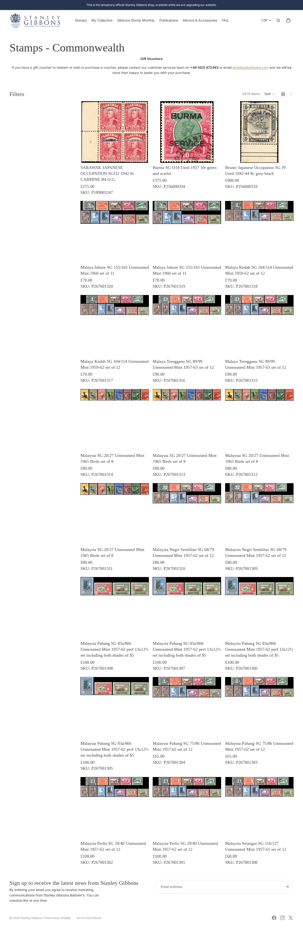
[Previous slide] (232, 156)
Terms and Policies (89, 918)
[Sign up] (286, 886)
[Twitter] (291, 918)
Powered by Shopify (57, 918)
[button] (269, 94)
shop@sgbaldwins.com (250, 67)
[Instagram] (282, 918)
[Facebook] (274, 918)
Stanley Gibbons (31, 918)
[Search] (278, 20)
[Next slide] (286, 156)
